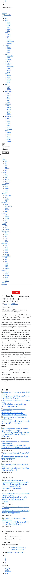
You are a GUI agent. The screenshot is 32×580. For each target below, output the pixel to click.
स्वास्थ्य (8, 95)
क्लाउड (8, 111)
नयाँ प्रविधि (7, 104)
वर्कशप (8, 138)
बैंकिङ (8, 57)
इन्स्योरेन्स (9, 59)
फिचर (8, 86)
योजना (8, 25)
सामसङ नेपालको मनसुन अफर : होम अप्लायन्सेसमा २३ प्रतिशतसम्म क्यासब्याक (14, 413)
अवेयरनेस (9, 70)
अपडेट (6, 20)
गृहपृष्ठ (6, 18)
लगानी (8, 81)
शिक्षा (8, 93)
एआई (8, 106)
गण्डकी (8, 123)
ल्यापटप (8, 36)
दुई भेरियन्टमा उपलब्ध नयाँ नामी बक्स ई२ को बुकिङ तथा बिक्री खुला (14, 458)
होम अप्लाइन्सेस (10, 41)
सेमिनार (8, 134)
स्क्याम (8, 68)
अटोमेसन (9, 114)
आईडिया (9, 75)
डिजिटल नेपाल (8, 91)
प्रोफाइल (9, 79)
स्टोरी (6, 84)
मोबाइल (8, 34)
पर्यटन (8, 98)
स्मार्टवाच (9, 40)
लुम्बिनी (8, 125)
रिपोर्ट (8, 88)
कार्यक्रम (9, 141)
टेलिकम (8, 47)
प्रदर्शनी (9, 139)
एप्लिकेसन (9, 29)
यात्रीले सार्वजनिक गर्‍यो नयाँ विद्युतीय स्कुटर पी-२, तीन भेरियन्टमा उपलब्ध (14, 405)
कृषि (8, 97)
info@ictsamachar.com (17, 549)
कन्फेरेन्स (9, 132)
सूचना (8, 22)
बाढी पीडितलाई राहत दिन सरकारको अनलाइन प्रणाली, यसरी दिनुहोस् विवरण (15, 511)
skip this (16, 292)
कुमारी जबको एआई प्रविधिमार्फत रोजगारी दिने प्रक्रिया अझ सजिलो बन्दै (15, 469)
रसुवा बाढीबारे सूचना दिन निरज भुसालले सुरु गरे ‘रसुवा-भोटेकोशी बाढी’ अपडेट (15, 397)
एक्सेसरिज (9, 43)
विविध (8, 31)
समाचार (8, 24)
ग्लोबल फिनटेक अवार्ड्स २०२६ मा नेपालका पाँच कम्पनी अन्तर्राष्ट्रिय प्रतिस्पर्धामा (15, 422)
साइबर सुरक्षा (7, 63)
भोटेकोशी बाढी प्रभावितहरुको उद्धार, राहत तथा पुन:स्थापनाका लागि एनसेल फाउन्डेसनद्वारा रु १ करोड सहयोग (15, 434)
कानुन (8, 52)
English (16, 11)
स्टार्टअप (7, 74)
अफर (8, 27)
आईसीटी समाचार (14, 304)
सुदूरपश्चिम (9, 129)
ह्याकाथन (9, 136)
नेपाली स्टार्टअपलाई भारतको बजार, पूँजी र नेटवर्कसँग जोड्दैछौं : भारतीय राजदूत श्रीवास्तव (15, 446)
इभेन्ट (6, 131)
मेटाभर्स (8, 113)
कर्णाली (8, 127)
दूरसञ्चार (7, 45)
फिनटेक (6, 54)
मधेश (8, 120)
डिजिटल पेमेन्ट (10, 56)
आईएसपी (9, 49)
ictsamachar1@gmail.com (18, 547)
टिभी (8, 38)
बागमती (8, 122)
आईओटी (9, 107)
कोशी (8, 118)
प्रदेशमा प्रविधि (8, 116)
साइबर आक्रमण (10, 66)
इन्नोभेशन (9, 77)
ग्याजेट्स (7, 33)
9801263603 (20, 552)
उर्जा (8, 100)
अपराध (8, 65)
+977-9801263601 (12, 552)
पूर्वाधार (8, 50)
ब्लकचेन (9, 109)
